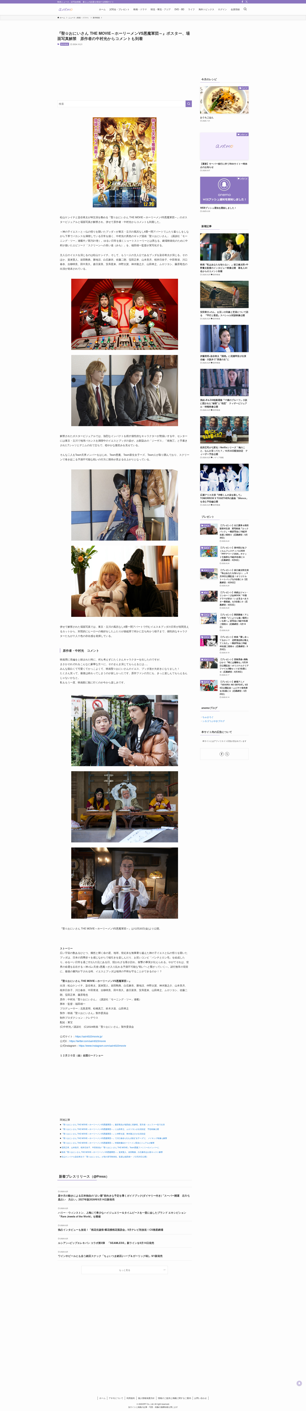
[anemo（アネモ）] (69, 9)
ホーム (102, 1398)
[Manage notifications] (299, 1383)
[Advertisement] (124, 73)
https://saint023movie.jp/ (88, 1036)
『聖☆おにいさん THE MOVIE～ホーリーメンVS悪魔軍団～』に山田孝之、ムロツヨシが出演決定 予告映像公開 (110, 1129)
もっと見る (124, 1270)
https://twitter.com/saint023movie (87, 1041)
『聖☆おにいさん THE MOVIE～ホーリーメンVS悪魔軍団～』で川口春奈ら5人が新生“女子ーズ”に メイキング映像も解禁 (114, 1138)
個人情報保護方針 (146, 1398)
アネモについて (116, 1398)
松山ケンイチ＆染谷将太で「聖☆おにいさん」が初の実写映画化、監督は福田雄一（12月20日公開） (105, 1156)
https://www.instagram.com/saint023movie (102, 1045)
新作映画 (64, 44)
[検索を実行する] (189, 103)
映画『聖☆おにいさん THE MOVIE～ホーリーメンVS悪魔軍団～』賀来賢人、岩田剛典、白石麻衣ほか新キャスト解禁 (112, 1152)
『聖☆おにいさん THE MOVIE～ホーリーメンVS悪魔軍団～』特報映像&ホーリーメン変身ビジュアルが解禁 (108, 1142)
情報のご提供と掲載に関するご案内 (174, 1398)
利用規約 (131, 1398)
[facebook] (242, 2)
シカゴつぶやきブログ (213, 721)
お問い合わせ (200, 1398)
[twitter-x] (246, 2)
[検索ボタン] (245, 9)
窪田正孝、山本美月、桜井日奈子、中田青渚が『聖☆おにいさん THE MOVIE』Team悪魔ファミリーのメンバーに (110, 1147)
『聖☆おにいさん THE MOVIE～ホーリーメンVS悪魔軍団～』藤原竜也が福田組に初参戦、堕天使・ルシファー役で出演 (113, 1124)
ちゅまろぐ (208, 717)
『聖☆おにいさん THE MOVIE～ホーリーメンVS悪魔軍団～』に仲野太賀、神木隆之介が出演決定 (104, 1133)
